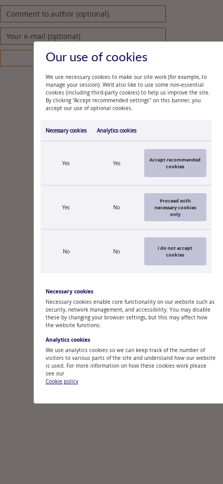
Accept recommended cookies (175, 163)
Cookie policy (62, 381)
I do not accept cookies (175, 251)
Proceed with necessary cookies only (175, 207)
